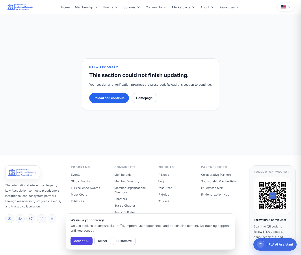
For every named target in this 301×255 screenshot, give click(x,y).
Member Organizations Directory (130, 190)
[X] (30, 218)
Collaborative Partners (216, 174)
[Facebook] (52, 218)
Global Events (80, 181)
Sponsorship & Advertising (219, 181)
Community (154, 7)
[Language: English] (286, 7)
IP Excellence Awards (85, 188)
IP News (163, 174)
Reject (102, 241)
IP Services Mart (212, 188)
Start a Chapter (124, 205)
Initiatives (77, 201)
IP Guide (163, 194)
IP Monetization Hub (215, 194)
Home (65, 7)
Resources (227, 7)
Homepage (144, 98)
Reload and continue (109, 98)
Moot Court (79, 194)
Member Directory (126, 181)
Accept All (81, 241)
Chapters (120, 199)
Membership (84, 7)
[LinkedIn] (20, 218)
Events (108, 7)
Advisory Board (124, 212)
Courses (129, 7)
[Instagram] (41, 218)
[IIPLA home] (20, 7)
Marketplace (181, 7)
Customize (124, 241)
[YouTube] (9, 218)
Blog (161, 181)
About (205, 7)
